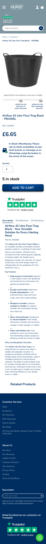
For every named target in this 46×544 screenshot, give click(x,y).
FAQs (4, 406)
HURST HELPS (8, 458)
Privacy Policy (8, 470)
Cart (42, 7)
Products (13, 37)
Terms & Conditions (11, 478)
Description (7, 220)
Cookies (5, 474)
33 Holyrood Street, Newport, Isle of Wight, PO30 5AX (21, 432)
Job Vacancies (8, 466)
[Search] (41, 28)
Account (37, 7)
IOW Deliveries (9, 419)
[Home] (16, 7)
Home (4, 37)
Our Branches (8, 454)
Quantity (5, 163)
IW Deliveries (37, 220)
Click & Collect (8, 423)
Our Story (6, 450)
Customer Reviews (10, 462)
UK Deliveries (22, 220)
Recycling (6, 426)
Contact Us (7, 411)
